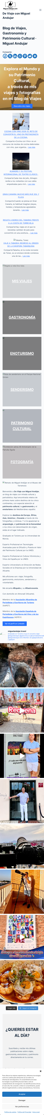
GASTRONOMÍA (22, 317)
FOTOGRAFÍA (22, 462)
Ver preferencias (22, 1106)
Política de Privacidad (24, 1112)
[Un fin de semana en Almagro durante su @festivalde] (22, 937)
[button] (40, 1071)
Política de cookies (10, 1112)
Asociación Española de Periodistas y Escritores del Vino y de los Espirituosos (20, 614)
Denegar (22, 1100)
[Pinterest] (25, 56)
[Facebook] (5, 56)
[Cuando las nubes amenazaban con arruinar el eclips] (22, 846)
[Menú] (40, 10)
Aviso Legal (36, 1112)
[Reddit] (30, 56)
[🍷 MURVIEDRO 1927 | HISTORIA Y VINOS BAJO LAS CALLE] (22, 665)
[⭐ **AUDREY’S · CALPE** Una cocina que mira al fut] (22, 801)
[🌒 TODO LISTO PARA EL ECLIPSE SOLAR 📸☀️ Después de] (22, 892)
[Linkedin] (15, 56)
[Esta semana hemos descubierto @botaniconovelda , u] (22, 982)
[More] (35, 56)
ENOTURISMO (22, 353)
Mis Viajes (22, 281)
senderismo (22, 389)
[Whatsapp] (20, 56)
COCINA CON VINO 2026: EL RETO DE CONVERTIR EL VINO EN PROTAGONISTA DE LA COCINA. (20, 134)
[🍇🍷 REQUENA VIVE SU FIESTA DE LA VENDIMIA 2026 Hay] (22, 756)
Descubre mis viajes (22, 106)
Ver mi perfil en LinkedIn (14, 624)
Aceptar (22, 1094)
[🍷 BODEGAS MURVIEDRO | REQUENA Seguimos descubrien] (22, 710)
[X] (10, 56)
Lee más (31, 147)
